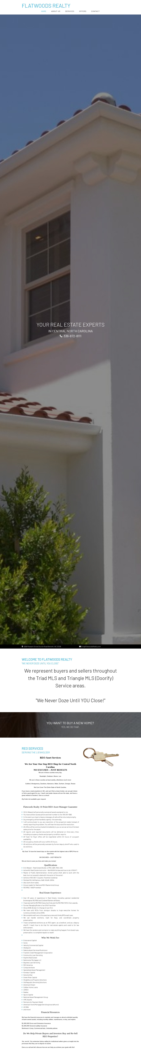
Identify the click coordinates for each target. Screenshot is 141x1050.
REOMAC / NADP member (32, 888)
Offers (82, 11)
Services (69, 11)
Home (43, 11)
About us (55, 11)
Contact (95, 11)
